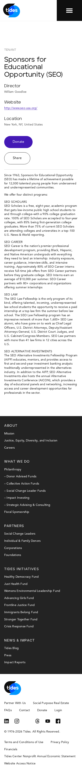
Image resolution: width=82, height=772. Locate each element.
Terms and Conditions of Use (23, 742)
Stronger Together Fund (20, 619)
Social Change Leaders (19, 533)
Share (17, 158)
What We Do (17, 461)
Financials (10, 749)
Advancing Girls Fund (19, 598)
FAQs (8, 710)
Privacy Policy (60, 742)
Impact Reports (14, 662)
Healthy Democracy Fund (21, 576)
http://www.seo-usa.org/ (20, 108)
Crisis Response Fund (19, 626)
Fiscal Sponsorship (16, 512)
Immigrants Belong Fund (21, 612)
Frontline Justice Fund (19, 605)
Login (58, 710)
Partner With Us (15, 703)
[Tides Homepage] (11, 10)
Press (7, 655)
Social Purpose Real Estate (51, 703)
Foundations (12, 555)
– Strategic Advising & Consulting (27, 505)
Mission (9, 433)
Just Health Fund (16, 584)
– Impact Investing (17, 497)
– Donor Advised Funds (20, 476)
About (11, 425)
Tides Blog (11, 648)
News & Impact (19, 640)
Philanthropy (12, 469)
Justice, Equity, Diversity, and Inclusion (30, 440)
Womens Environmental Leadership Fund (32, 591)
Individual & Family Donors (22, 540)
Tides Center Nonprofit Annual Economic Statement (40, 756)
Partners (14, 526)
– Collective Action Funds (21, 483)
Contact (24, 710)
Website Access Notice (20, 763)
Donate (18, 142)
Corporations (13, 548)
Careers (9, 447)
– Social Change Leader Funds (25, 490)
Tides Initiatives (21, 569)
